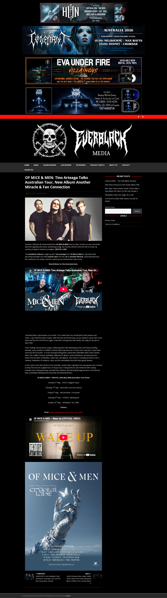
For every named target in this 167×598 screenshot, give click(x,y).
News (36, 165)
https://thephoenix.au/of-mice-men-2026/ (66, 412)
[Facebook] (138, 117)
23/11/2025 (31, 193)
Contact (126, 165)
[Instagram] (143, 117)
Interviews (81, 165)
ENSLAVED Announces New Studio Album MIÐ (122, 185)
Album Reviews (49, 165)
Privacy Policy (110, 220)
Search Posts (110, 207)
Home (26, 165)
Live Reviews (66, 165)
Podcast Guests (97, 165)
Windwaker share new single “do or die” (119, 195)
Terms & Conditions (112, 224)
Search (137, 211)
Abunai (68, 596)
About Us (113, 165)
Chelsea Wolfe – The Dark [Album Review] (120, 181)
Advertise (29, 170)
